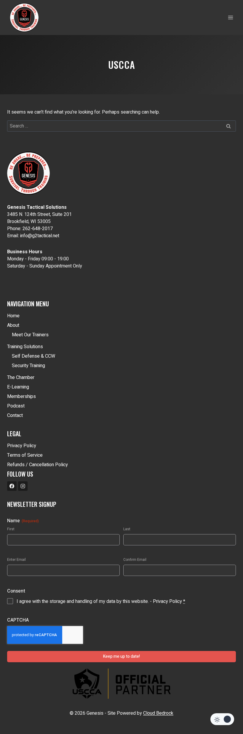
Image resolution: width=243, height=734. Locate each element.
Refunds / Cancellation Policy (37, 464)
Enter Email (16, 559)
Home (13, 315)
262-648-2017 (38, 228)
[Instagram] (23, 486)
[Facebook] (12, 486)
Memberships (21, 396)
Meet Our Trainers (30, 334)
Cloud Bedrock (158, 713)
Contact (15, 415)
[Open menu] (230, 17)
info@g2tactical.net (39, 235)
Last (126, 529)
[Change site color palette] (222, 719)
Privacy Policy (21, 445)
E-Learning (18, 387)
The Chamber (20, 377)
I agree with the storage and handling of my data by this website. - (101, 601)
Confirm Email (134, 559)
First (11, 529)
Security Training (28, 365)
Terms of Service (25, 455)
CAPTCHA (18, 620)
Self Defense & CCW (33, 356)
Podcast (16, 406)
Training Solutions (25, 346)
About (13, 325)
